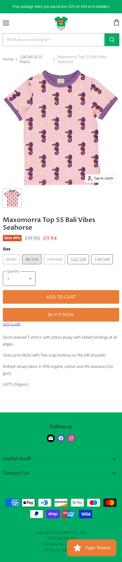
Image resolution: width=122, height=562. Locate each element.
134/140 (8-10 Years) (31, 59)
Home (8, 59)
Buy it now (61, 314)
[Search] (111, 39)
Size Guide (11, 324)
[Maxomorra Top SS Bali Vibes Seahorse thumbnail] (12, 198)
